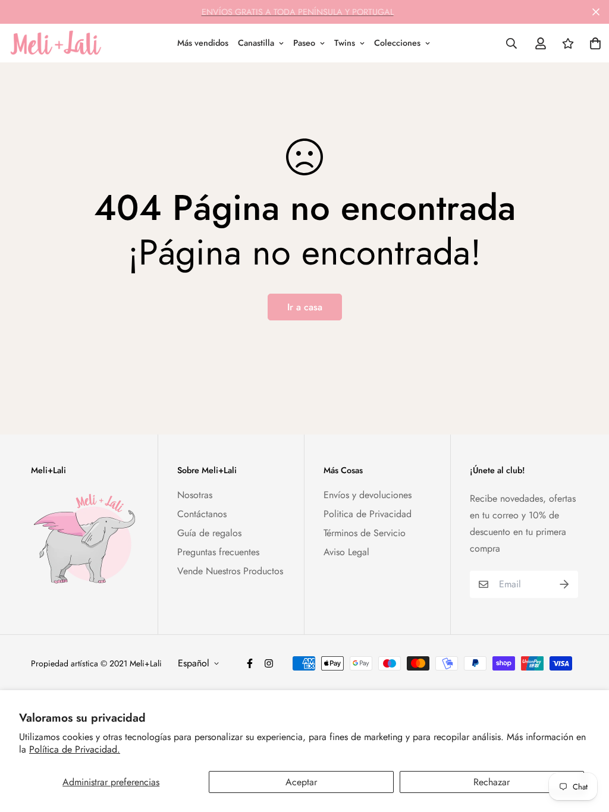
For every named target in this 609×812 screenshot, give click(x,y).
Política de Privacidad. (74, 749)
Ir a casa (304, 307)
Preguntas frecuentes (218, 552)
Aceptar (301, 782)
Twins (344, 43)
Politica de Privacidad (368, 514)
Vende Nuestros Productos (230, 571)
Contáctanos (202, 514)
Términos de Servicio (365, 533)
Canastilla (256, 43)
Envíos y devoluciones (368, 495)
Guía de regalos (209, 533)
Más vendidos (202, 43)
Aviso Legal (346, 552)
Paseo (304, 43)
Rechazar (491, 782)
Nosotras (194, 495)
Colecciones (397, 43)
